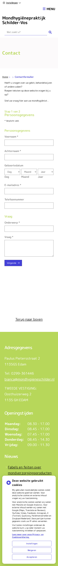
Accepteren (32, 557)
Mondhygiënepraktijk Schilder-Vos (23, 20)
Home (5, 76)
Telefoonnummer (14, 199)
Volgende (11, 263)
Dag (7, 177)
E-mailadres (13, 185)
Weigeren (32, 550)
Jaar (40, 177)
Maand (25, 177)
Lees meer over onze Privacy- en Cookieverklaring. (28, 536)
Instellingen (31, 543)
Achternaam (13, 151)
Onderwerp (12, 222)
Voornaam (11, 136)
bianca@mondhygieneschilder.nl (29, 379)
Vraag (9, 237)
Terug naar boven (29, 319)
